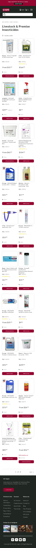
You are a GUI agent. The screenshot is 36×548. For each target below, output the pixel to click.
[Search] (4, 14)
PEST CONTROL (5, 21)
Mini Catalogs (27, 511)
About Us (25, 500)
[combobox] (18, 14)
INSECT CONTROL (14, 21)
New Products (27, 509)
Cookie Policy (7, 505)
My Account (17, 500)
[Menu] (31, 10)
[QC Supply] (6, 10)
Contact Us (26, 503)
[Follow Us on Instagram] (6, 528)
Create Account (18, 503)
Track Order (17, 509)
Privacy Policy (7, 508)
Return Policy (7, 511)
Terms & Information (6, 501)
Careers (25, 517)
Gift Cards (26, 514)
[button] (22, 10)
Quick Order (17, 506)
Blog (24, 506)
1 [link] (15, 472)
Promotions (6, 516)
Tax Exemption (7, 513)
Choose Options (10, 76)
